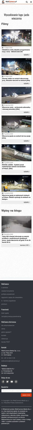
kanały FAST (5, 342)
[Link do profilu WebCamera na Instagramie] (16, 381)
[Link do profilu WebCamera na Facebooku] (3, 381)
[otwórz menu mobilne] (31, 2)
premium (4, 304)
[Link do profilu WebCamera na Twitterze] (7, 381)
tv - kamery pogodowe (8, 301)
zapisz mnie (26, 395)
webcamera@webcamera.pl (10, 361)
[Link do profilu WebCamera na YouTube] (11, 381)
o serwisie (4, 287)
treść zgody (5, 313)
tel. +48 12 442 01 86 (8, 358)
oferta (3, 329)
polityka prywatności (8, 294)
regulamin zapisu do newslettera (11, 297)
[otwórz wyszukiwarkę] (27, 2)
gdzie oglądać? (6, 332)
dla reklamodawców (7, 325)
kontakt (3, 335)
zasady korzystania (7, 291)
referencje (4, 338)
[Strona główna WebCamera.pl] (9, 2)
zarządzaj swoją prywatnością (11, 316)
